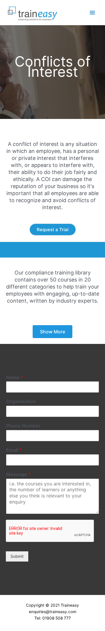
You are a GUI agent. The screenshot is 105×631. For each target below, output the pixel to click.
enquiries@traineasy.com (52, 611)
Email (14, 450)
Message (18, 474)
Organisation (21, 401)
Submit (17, 556)
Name (14, 377)
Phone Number (23, 426)
